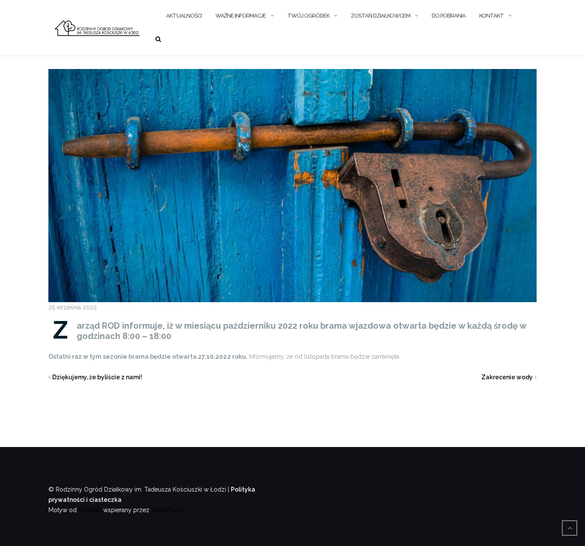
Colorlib (89, 510)
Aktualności (184, 15)
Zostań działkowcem (380, 15)
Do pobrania (449, 15)
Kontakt (491, 15)
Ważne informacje (240, 15)
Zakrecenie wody (507, 377)
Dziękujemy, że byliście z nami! (97, 377)
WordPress (167, 510)
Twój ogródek (308, 15)
